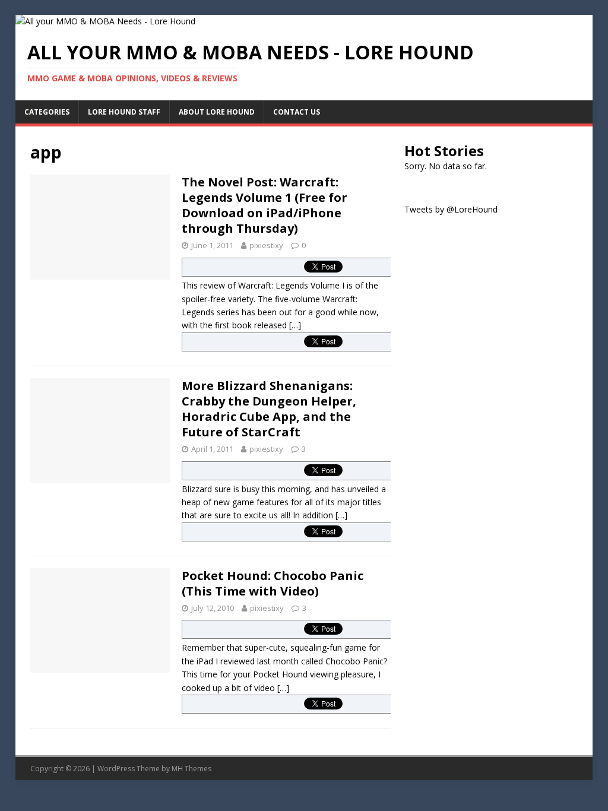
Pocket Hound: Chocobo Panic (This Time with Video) (272, 583)
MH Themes (191, 769)
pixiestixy (266, 245)
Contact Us (296, 112)
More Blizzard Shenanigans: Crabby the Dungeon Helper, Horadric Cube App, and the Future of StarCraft (269, 409)
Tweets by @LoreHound (451, 209)
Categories (46, 112)
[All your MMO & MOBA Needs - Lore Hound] (105, 21)
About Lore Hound (217, 112)
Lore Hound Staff (124, 112)
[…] (295, 325)
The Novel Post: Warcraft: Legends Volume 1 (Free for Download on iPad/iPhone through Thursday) (264, 205)
